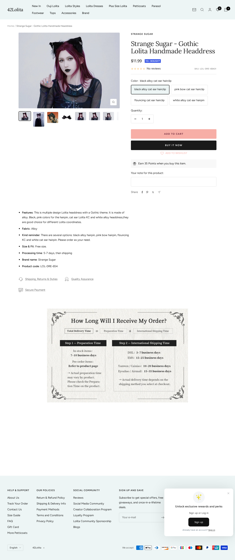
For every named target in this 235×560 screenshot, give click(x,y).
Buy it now (173, 145)
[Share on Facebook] (142, 192)
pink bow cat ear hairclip (189, 89)
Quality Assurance (82, 279)
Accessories (69, 13)
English (13, 547)
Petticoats (139, 6)
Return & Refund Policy (51, 497)
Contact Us (14, 509)
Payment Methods (48, 509)
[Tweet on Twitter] (153, 192)
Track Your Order (17, 503)
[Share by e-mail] (159, 192)
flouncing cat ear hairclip (149, 100)
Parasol (156, 6)
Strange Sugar (142, 34)
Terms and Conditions (50, 515)
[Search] (202, 9)
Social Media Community (88, 503)
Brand (85, 13)
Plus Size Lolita (118, 6)
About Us (13, 497)
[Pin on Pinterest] (147, 192)
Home (10, 26)
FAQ (10, 521)
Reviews (78, 497)
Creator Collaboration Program (92, 509)
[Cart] (226, 9)
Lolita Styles (72, 6)
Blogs (76, 527)
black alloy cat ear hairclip (150, 89)
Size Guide (13, 515)
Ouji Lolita (53, 6)
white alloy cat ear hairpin (188, 100)
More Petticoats (17, 533)
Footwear (38, 13)
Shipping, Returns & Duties (41, 279)
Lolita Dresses (94, 6)
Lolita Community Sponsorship (92, 521)
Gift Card (13, 527)
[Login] (210, 9)
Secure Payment (35, 290)
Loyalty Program (83, 515)
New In (36, 6)
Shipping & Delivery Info (51, 503)
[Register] (162, 517)
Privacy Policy (45, 521)
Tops (53, 13)
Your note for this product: (147, 173)
